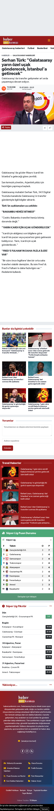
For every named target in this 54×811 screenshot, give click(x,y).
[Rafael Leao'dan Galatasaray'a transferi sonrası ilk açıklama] (14, 369)
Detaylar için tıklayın (27, 597)
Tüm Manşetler (37, 776)
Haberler (6, 55)
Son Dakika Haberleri (14, 781)
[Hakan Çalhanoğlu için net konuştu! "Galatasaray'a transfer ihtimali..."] (14, 340)
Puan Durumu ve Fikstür (16, 776)
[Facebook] (22, 751)
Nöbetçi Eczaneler (14, 763)
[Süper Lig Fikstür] (50, 606)
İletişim (23, 790)
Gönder (7, 448)
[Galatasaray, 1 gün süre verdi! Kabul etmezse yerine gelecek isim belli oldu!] (40, 395)
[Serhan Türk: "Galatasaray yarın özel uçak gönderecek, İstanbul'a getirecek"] (27, 108)
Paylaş (7, 127)
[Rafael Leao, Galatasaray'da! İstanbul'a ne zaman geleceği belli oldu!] (40, 369)
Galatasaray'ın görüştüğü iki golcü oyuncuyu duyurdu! (13, 406)
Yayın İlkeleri (27, 793)
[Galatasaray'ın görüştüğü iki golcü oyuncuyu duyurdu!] (14, 395)
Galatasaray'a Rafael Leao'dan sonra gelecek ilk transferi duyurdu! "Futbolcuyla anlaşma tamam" (39, 353)
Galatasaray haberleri (13, 48)
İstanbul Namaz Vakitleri (12, 769)
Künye (29, 790)
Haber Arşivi (36, 781)
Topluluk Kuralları (40, 790)
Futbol (31, 48)
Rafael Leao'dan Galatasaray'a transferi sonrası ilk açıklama (12, 380)
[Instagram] (27, 751)
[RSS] (32, 751)
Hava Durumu (37, 763)
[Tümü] (50, 685)
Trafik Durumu (36, 768)
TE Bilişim (33, 800)
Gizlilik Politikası (12, 790)
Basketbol (42, 48)
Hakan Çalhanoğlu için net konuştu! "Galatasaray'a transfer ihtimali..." (13, 351)
